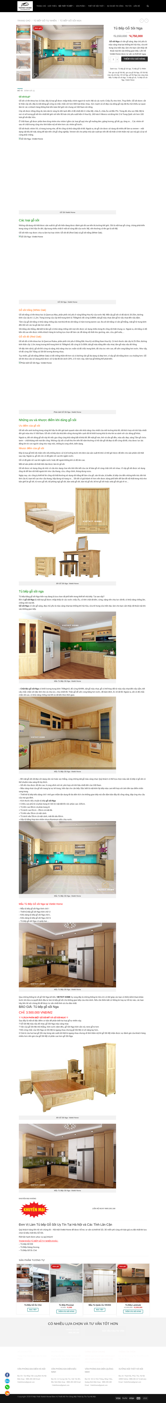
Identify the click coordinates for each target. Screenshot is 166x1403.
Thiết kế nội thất (96, 6)
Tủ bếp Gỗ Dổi (26, 1244)
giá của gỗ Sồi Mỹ (118, 72)
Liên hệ (137, 6)
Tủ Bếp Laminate (133, 1305)
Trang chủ (23, 20)
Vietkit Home (115, 54)
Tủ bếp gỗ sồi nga (70, 20)
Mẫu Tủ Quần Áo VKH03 (100, 1305)
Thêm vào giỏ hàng (134, 59)
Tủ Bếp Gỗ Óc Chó (28, 1250)
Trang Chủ (41, 6)
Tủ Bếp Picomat (66, 1305)
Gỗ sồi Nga (124, 75)
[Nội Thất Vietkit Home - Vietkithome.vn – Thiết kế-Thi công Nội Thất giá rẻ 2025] (25, 6)
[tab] (20, 90)
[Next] (99, 51)
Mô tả (20, 91)
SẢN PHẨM (80, 6)
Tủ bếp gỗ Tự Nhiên (45, 20)
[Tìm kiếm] (148, 6)
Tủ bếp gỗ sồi (131, 77)
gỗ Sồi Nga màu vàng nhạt (138, 75)
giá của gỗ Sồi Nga (132, 72)
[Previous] (36, 51)
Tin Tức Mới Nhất (141, 1356)
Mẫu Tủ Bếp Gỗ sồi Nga (117, 77)
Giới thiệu (52, 6)
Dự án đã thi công (115, 6)
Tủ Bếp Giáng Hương (29, 1247)
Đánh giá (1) (29, 91)
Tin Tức (128, 6)
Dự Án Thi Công (126, 1356)
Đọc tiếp (32, 1309)
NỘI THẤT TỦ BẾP (65, 6)
